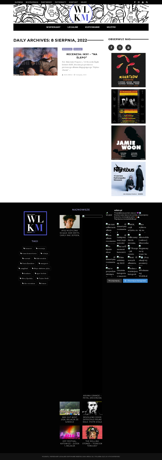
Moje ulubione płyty (42, 268)
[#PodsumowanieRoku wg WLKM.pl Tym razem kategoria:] (144, 272)
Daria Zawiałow (28, 263)
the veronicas (29, 283)
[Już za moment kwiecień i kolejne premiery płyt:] (122, 250)
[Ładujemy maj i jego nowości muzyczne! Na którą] (122, 239)
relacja (45, 253)
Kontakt (73, 2)
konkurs (27, 273)
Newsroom (67, 49)
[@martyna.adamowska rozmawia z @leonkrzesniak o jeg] (122, 228)
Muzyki (111, 27)
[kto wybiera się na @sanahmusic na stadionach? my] (144, 228)
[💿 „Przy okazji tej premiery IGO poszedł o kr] (144, 261)
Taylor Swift (44, 278)
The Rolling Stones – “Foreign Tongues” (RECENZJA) (92, 444)
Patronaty (60, 2)
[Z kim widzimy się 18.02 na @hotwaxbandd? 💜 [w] (122, 261)
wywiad (27, 258)
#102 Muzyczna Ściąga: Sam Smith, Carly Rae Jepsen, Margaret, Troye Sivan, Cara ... (70, 235)
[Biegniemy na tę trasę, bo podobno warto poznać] (144, 250)
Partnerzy (46, 2)
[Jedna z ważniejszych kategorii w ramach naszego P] (133, 272)
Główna (19, 2)
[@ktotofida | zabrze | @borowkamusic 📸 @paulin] (144, 239)
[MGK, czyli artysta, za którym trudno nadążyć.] (133, 228)
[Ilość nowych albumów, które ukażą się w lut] (133, 261)
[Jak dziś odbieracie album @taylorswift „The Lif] (111, 228)
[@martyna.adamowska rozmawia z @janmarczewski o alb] (111, 261)
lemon (43, 283)
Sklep (84, 2)
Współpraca (32, 2)
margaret (44, 263)
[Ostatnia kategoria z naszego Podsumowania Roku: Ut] (122, 272)
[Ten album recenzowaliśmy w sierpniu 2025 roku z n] (111, 239)
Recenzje (78, 49)
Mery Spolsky (27, 278)
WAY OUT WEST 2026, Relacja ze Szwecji (70, 419)
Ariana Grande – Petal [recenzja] (92, 397)
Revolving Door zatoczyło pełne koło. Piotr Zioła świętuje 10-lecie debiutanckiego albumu (92, 423)
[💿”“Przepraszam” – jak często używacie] (133, 250)
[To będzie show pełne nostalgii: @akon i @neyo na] (111, 250)
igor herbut (41, 273)
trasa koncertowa (29, 253)
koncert (28, 248)
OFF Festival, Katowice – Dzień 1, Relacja (69, 443)
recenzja (41, 248)
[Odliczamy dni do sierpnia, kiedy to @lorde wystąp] (133, 239)
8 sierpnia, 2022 (81, 75)
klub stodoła (41, 258)
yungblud (24, 268)
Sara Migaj (68, 75)
